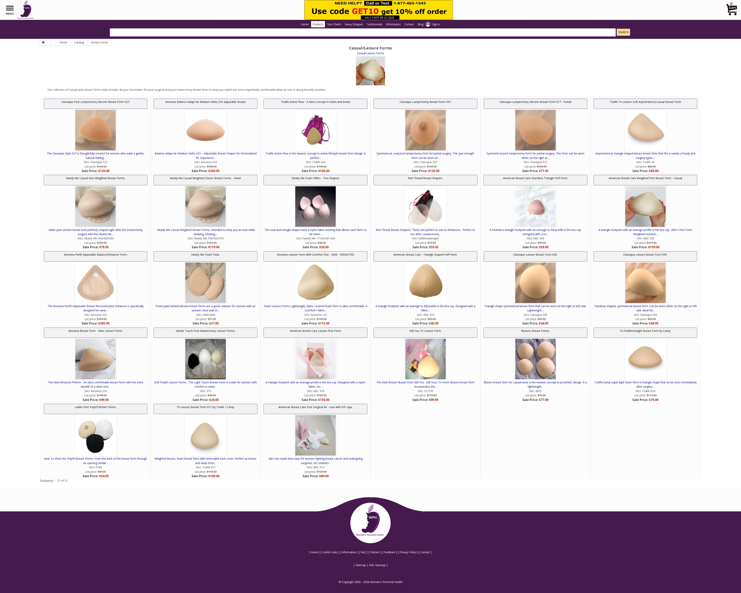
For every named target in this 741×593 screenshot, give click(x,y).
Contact (409, 24)
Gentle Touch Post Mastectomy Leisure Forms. (205, 331)
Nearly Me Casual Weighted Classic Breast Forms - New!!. (205, 178)
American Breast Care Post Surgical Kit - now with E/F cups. (315, 407)
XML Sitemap (377, 565)
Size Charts (334, 24)
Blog (420, 24)
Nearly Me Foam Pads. (205, 254)
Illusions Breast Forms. (535, 331)
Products (318, 24)
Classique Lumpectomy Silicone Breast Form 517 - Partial (535, 102)
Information (393, 24)
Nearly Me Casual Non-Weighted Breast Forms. (95, 178)
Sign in (436, 24)
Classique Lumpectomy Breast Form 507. (425, 102)
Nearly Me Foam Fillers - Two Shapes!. (316, 178)
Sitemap (361, 565)
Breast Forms (99, 42)
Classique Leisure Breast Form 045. (535, 254)
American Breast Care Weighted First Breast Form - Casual (645, 178)
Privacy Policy (407, 552)
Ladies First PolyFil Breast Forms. (95, 407)
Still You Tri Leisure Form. (425, 331)
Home (305, 24)
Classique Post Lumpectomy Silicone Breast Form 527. (95, 102)
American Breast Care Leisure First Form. (315, 331)
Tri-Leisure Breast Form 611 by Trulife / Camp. (206, 407)
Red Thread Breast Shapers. (425, 178)
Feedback (389, 552)
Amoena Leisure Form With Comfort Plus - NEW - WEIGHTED (315, 254)
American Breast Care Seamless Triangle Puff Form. (535, 178)
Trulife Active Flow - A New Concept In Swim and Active (315, 102)
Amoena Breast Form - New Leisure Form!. (96, 331)
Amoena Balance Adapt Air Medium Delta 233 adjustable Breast (205, 102)
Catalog (79, 42)
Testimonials (374, 24)
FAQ (363, 552)
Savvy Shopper (354, 24)
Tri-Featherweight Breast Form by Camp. (645, 331)
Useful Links (330, 552)
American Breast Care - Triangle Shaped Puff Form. (425, 254)
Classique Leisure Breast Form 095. (645, 254)
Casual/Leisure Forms (370, 53)
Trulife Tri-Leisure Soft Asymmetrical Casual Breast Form (645, 102)
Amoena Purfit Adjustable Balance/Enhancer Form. (95, 254)
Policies (374, 552)
